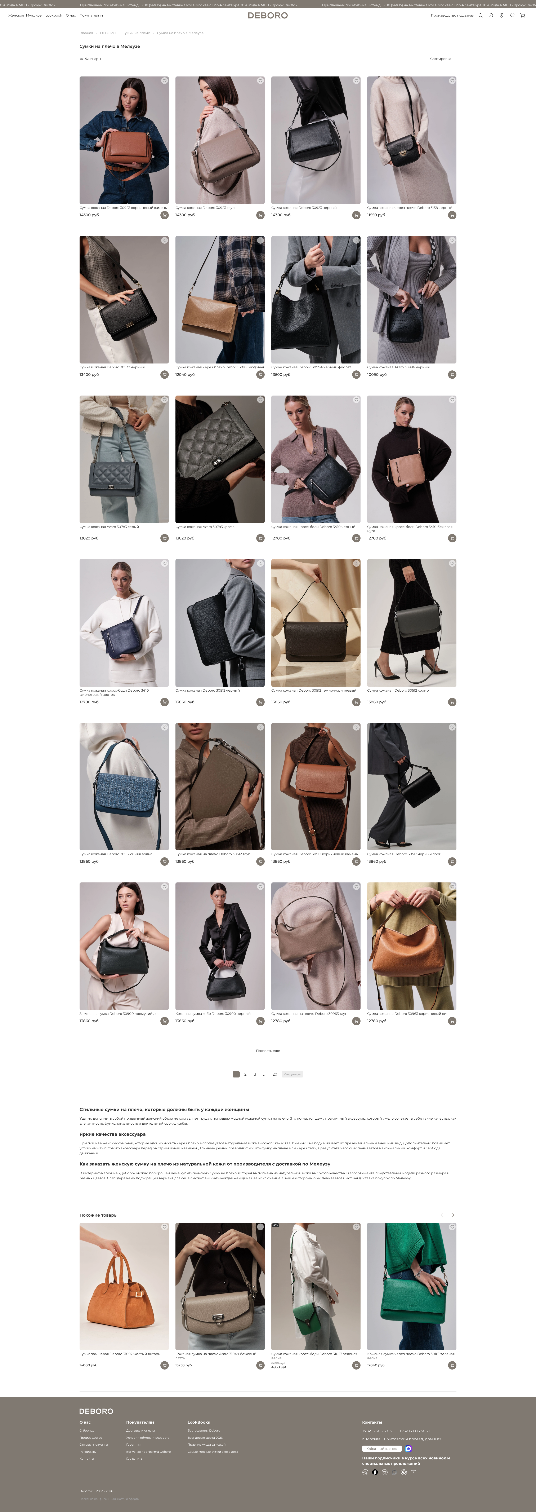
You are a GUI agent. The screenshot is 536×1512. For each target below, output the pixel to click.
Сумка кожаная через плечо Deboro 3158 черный (409, 208)
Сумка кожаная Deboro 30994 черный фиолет (311, 367)
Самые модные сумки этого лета (213, 1452)
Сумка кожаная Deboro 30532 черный (112, 367)
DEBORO (108, 33)
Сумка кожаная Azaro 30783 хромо (204, 527)
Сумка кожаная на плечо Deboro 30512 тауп (212, 854)
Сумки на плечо (136, 33)
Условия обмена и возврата (147, 1438)
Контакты (87, 1458)
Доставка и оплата (140, 1430)
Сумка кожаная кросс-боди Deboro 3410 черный (313, 527)
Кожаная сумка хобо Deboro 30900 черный (213, 1014)
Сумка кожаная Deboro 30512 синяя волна (116, 854)
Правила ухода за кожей (207, 1444)
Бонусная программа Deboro (148, 1452)
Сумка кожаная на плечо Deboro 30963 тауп (309, 1014)
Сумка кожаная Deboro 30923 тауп (205, 208)
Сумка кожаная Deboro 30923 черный (304, 208)
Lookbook (53, 15)
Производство (91, 1438)
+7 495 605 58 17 (377, 1431)
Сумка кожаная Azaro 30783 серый (109, 527)
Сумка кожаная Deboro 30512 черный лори (404, 854)
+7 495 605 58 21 (414, 1431)
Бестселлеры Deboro (204, 1430)
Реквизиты (88, 1452)
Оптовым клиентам (95, 1444)
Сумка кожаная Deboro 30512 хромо (398, 690)
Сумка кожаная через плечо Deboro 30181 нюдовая (219, 367)
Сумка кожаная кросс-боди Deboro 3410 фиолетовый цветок (114, 692)
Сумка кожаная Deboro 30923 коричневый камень (123, 208)
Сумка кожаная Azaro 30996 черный (398, 367)
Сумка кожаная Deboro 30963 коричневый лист (408, 1014)
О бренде (87, 1430)
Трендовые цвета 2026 (205, 1438)
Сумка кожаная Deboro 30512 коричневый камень (314, 854)
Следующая (292, 1074)
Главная (86, 33)
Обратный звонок (382, 1449)
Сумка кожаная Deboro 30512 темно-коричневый (313, 690)
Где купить (134, 1458)
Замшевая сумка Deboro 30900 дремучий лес (119, 1014)
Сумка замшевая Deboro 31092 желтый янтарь (120, 1354)
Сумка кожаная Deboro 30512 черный (207, 690)
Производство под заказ (452, 15)
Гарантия (133, 1444)
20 (275, 1074)
